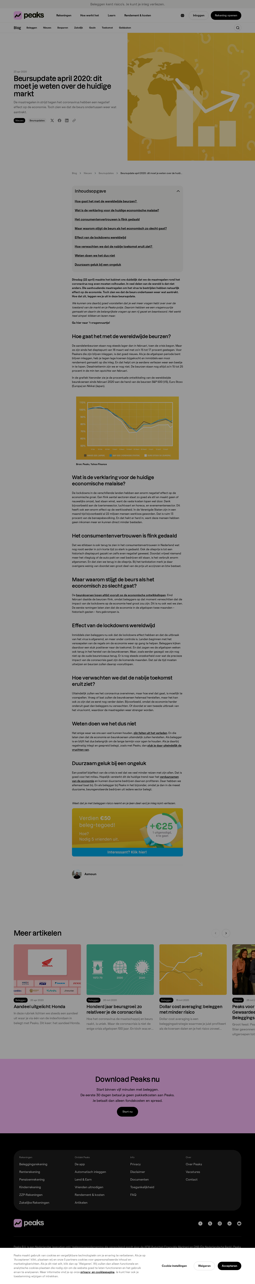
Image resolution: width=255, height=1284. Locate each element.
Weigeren (204, 1265)
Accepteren (229, 1265)
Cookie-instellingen (174, 1265)
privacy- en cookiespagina (97, 1272)
